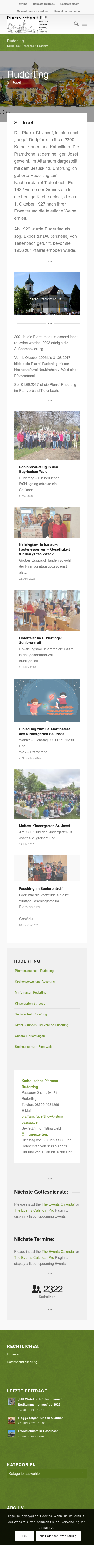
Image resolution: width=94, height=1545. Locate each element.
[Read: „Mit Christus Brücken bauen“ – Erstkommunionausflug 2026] (11, 1401)
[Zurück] (25, 293)
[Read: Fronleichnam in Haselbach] (11, 1433)
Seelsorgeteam (69, 4)
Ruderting (15, 40)
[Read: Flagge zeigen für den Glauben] (11, 1420)
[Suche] (74, 24)
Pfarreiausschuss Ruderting (34, 970)
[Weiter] (69, 293)
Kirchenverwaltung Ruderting (35, 981)
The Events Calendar (58, 1203)
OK (24, 1536)
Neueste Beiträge (44, 4)
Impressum (15, 1354)
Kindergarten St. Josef (30, 1003)
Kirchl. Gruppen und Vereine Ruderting (41, 1025)
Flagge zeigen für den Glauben (41, 1418)
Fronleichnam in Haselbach (39, 1431)
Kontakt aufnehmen (67, 11)
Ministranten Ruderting (30, 992)
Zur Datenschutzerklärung (58, 1536)
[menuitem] (22, 3)
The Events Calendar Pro (34, 1209)
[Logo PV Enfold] (39, 24)
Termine (22, 4)
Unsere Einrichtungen (30, 1035)
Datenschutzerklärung (22, 1361)
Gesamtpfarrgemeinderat (33, 11)
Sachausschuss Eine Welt (33, 1046)
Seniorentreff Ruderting (31, 1014)
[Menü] (84, 24)
